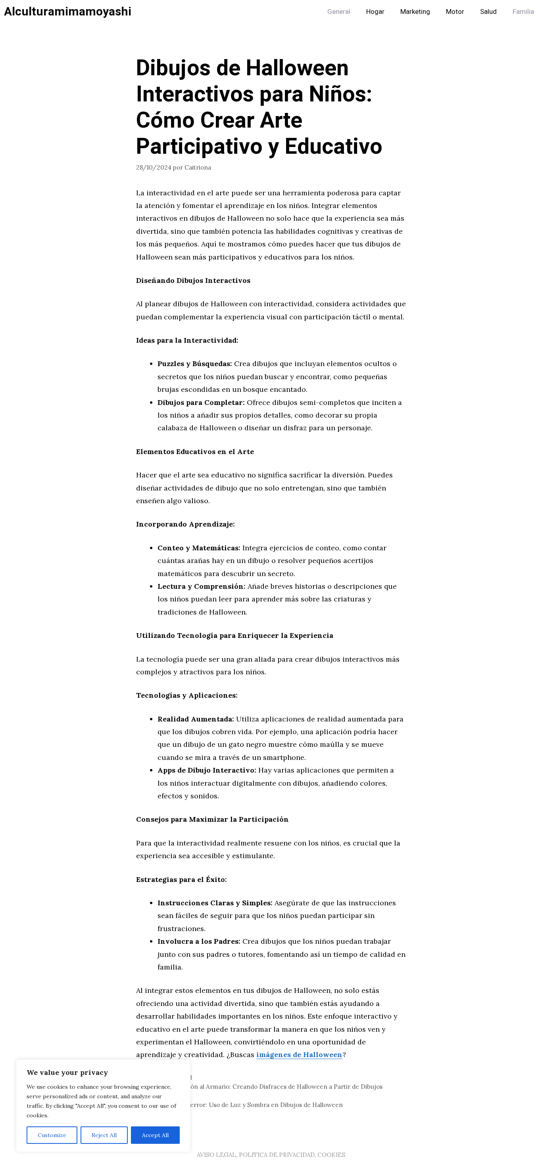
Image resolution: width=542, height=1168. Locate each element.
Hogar (375, 12)
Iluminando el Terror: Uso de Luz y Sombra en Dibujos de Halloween (244, 1105)
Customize (52, 1135)
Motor (455, 12)
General (338, 12)
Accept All (155, 1135)
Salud (488, 12)
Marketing (415, 12)
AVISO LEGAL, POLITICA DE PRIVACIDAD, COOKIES (271, 1154)
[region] (103, 1105)
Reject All (104, 1135)
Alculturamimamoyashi (67, 12)
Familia (523, 12)
